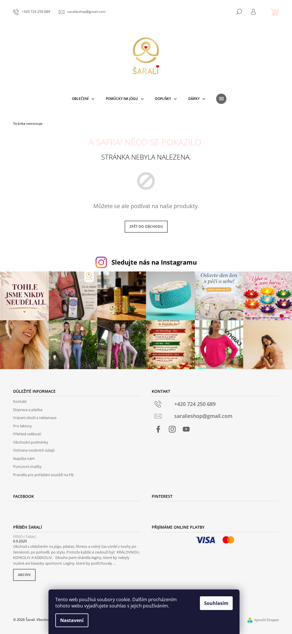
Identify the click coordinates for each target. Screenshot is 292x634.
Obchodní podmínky (30, 442)
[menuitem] (83, 99)
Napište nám (24, 458)
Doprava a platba (27, 409)
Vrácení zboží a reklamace (34, 417)
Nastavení (72, 620)
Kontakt (20, 401)
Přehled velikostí (27, 433)
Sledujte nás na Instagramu (154, 262)
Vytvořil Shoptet (266, 619)
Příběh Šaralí (24, 537)
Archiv (24, 574)
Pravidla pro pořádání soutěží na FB (43, 474)
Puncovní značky (27, 466)
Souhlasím (216, 603)
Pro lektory (22, 425)
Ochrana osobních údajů (34, 450)
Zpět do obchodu (146, 226)
